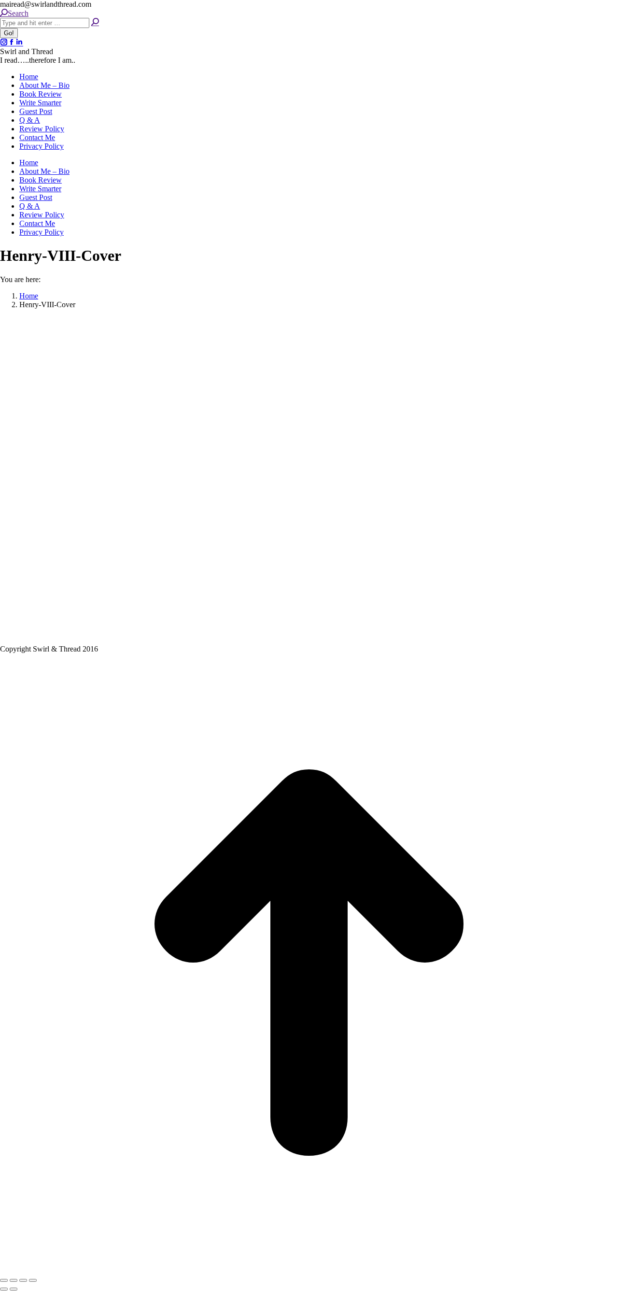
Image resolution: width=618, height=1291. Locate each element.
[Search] (95, 22)
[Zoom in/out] (33, 1280)
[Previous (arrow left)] (4, 1289)
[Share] (13, 1280)
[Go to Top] (309, 1269)
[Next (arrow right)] (13, 1289)
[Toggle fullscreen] (23, 1280)
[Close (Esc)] (4, 1280)
